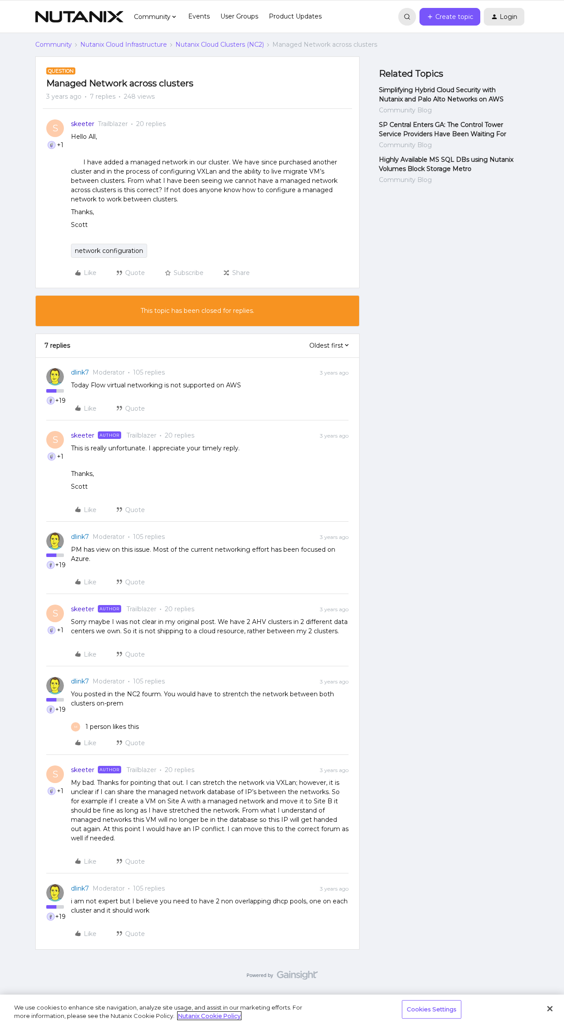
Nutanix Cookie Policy (209, 1015)
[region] (282, 1010)
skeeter (82, 124)
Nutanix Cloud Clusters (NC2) (219, 44)
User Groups (239, 16)
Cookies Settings (431, 1009)
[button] (449, 17)
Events (199, 16)
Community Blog (405, 110)
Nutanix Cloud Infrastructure (123, 44)
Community (53, 44)
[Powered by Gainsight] (282, 977)
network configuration (109, 251)
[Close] (550, 1008)
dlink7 (80, 372)
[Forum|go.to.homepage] (79, 17)
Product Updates (295, 16)
